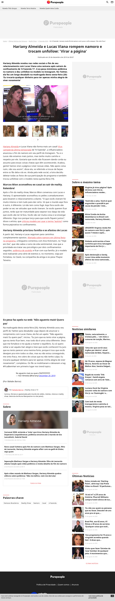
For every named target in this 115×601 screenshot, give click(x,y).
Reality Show (33, 41)
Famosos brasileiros (11, 503)
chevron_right (37, 139)
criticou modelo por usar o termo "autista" (42, 221)
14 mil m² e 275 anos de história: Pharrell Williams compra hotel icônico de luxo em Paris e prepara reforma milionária (98, 499)
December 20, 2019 (47, 375)
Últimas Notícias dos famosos (18, 41)
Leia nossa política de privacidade (96, 597)
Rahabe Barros (17, 390)
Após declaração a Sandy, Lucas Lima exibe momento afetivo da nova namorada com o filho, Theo (97, 258)
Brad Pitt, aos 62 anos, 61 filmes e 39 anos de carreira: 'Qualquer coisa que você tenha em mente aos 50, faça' (98, 525)
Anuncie (75, 584)
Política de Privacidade (46, 584)
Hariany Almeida (11, 146)
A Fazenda (52, 503)
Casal (44, 503)
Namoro (36, 503)
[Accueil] (55, 2)
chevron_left (33, 139)
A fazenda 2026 (43, 41)
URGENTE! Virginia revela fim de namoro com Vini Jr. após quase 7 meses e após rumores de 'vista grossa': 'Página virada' (98, 233)
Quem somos (63, 584)
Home (5, 41)
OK (112, 596)
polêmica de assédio (22, 250)
